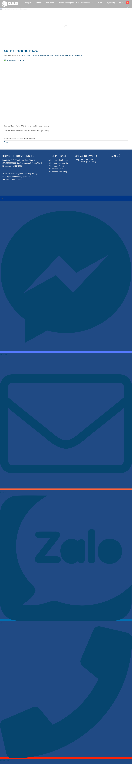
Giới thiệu (38, 3)
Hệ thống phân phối (66, 3)
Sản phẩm (50, 3)
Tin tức (99, 3)
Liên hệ (120, 3)
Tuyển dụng (110, 3)
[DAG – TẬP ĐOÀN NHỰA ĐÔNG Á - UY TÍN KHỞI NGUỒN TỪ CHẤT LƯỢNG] (11, 4)
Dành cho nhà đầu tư (84, 3)
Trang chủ (28, 3)
